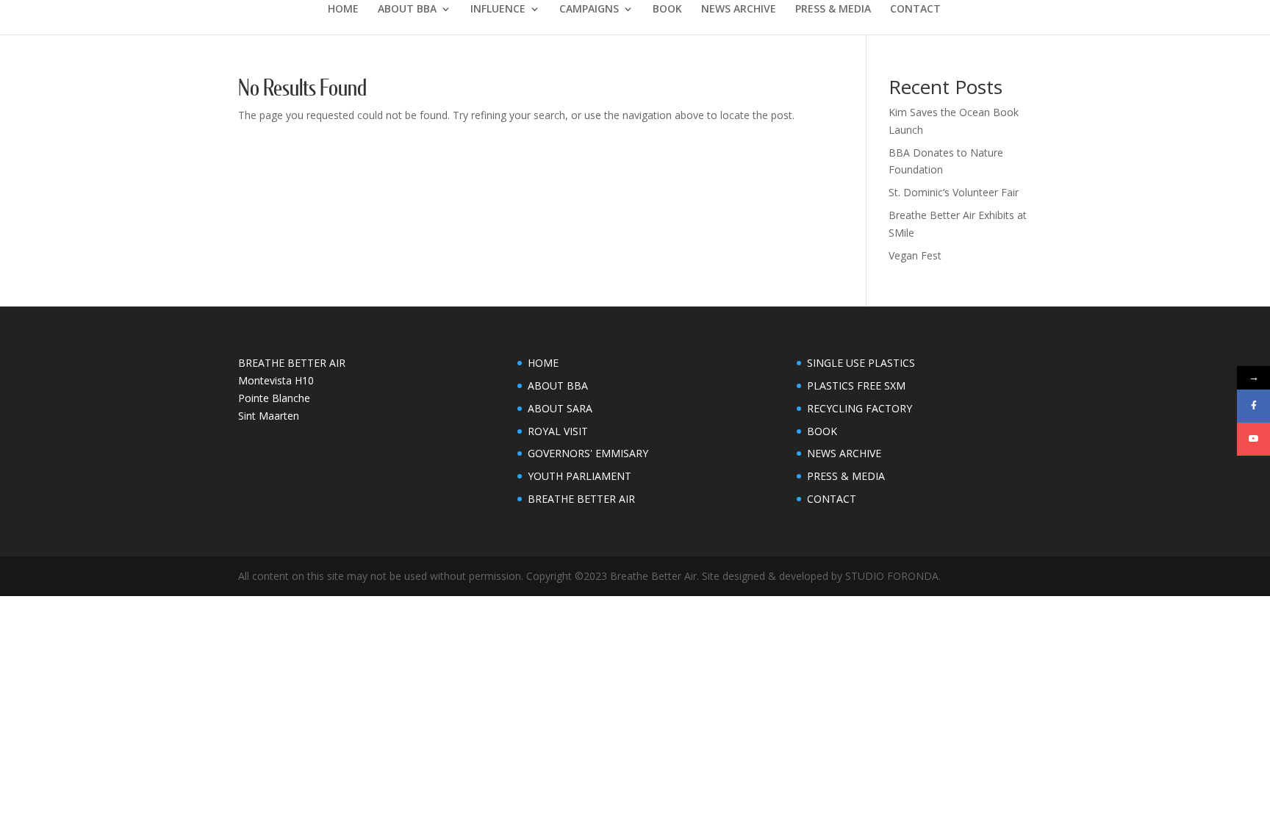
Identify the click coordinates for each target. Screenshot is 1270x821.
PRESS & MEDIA (833, 9)
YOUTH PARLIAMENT (579, 476)
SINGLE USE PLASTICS (861, 363)
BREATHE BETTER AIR (581, 499)
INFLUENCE (497, 9)
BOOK (667, 9)
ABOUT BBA (407, 9)
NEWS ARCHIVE (738, 9)
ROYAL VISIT (558, 431)
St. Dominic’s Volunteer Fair (954, 192)
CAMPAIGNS (589, 9)
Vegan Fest (915, 255)
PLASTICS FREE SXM (856, 385)
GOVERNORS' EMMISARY (588, 453)
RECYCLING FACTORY (859, 408)
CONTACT (915, 9)
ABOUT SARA (560, 408)
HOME (343, 9)
